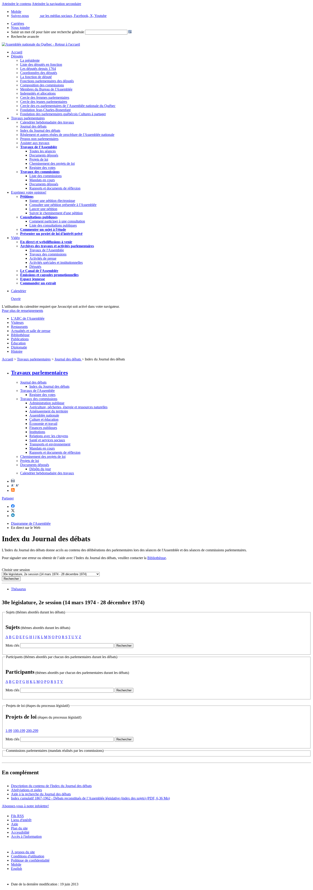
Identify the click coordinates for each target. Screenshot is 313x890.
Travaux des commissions (40, 172)
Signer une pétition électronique (52, 201)
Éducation (18, 343)
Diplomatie (19, 347)
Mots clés (12, 645)
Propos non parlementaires (39, 139)
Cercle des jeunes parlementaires (43, 102)
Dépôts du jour (40, 469)
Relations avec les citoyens (48, 436)
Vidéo (15, 238)
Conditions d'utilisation (27, 856)
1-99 (8, 731)
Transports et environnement (49, 444)
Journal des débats (33, 126)
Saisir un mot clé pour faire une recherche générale (47, 32)
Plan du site (19, 828)
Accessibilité (20, 832)
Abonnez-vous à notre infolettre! (25, 806)
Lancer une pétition (43, 209)
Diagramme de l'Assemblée (31, 523)
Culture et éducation (43, 419)
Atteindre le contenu (16, 4)
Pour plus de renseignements (22, 311)
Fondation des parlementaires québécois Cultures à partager (63, 114)
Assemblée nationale (44, 415)
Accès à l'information (26, 836)
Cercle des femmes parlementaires (44, 97)
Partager (8, 498)
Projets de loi (38, 159)
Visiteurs (17, 322)
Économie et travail (43, 424)
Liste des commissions (45, 176)
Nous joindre (20, 28)
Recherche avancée (25, 36)
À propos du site (23, 852)
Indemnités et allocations (38, 93)
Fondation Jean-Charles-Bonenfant (45, 110)
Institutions (37, 432)
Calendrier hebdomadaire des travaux (47, 122)
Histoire (16, 351)
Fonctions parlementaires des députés (47, 81)
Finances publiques (43, 428)
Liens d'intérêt (21, 820)
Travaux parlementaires (28, 118)
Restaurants (19, 327)
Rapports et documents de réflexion (54, 188)
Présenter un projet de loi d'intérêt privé (51, 234)
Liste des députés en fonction (41, 64)
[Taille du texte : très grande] (17, 486)
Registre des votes (42, 168)
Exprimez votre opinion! (28, 192)
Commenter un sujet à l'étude (43, 229)
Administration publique (46, 403)
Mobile (16, 864)
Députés (17, 56)
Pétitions (26, 196)
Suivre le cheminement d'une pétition (56, 213)
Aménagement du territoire (48, 411)
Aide (14, 824)
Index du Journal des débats (40, 130)
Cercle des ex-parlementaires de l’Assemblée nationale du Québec (67, 106)
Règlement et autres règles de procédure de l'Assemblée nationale (67, 135)
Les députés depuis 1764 (38, 69)
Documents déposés (43, 155)
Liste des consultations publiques (53, 225)
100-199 (19, 731)
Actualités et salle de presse (30, 331)
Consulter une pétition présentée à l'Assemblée (62, 205)
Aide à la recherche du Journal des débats (41, 794)
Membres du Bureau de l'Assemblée (46, 89)
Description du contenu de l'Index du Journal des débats (51, 786)
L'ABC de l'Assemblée (27, 318)
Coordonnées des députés (38, 73)
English (16, 869)
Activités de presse (42, 258)
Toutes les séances (42, 151)
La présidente (30, 60)
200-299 (32, 731)
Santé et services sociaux (47, 440)
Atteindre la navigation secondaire (56, 4)
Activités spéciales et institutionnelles (56, 262)
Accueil (16, 52)
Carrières (17, 23)
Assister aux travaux (34, 143)
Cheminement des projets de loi (52, 163)
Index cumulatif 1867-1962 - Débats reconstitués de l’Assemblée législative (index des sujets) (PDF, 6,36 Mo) (90, 798)
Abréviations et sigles (26, 790)
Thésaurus (18, 589)
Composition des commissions (42, 85)
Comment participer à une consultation (57, 221)
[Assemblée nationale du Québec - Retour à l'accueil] (41, 44)
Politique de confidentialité (30, 860)
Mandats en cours (42, 180)
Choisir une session (16, 570)
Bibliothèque (20, 335)
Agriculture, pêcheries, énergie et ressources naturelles (68, 407)
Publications (20, 339)
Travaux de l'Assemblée (38, 147)
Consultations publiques (39, 217)
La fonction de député (36, 77)
